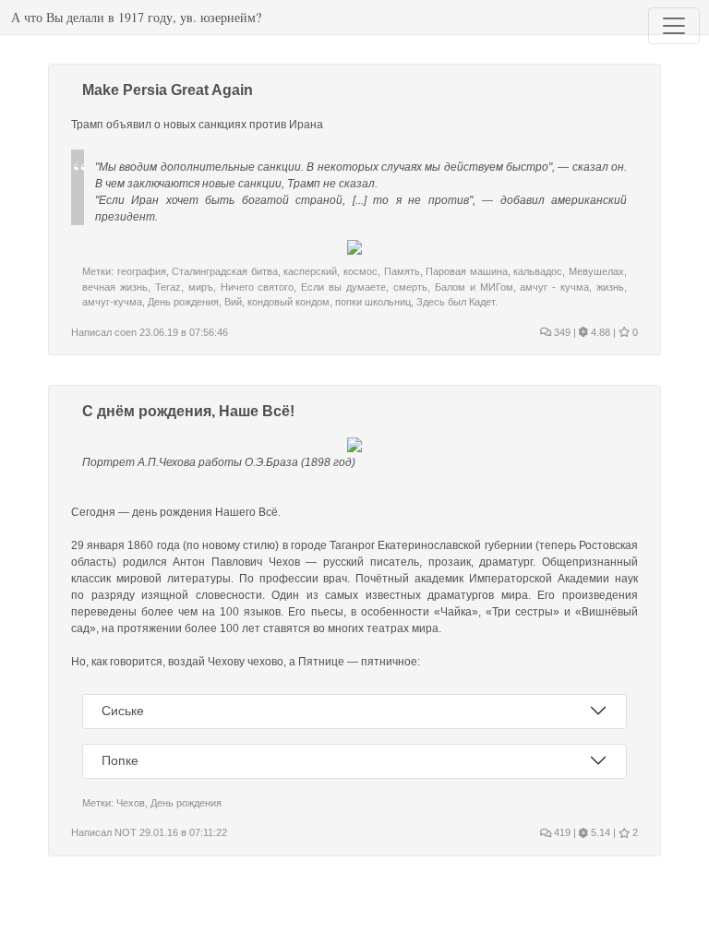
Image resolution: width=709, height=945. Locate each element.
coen (125, 332)
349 (561, 332)
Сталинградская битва (225, 271)
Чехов (130, 802)
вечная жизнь (115, 287)
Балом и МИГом (474, 287)
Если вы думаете (343, 287)
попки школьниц (373, 301)
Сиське (123, 710)
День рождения (183, 301)
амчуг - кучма (554, 287)
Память (402, 271)
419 (561, 832)
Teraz (168, 287)
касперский (310, 271)
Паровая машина (467, 271)
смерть (410, 287)
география (141, 271)
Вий (233, 301)
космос (360, 271)
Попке (120, 760)
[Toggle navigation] (674, 25)
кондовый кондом (288, 301)
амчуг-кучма (112, 301)
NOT (125, 832)
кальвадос (537, 271)
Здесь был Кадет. (457, 301)
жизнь (610, 287)
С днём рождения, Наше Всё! (188, 411)
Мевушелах (596, 271)
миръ (200, 287)
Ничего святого (257, 287)
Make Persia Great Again (167, 90)
